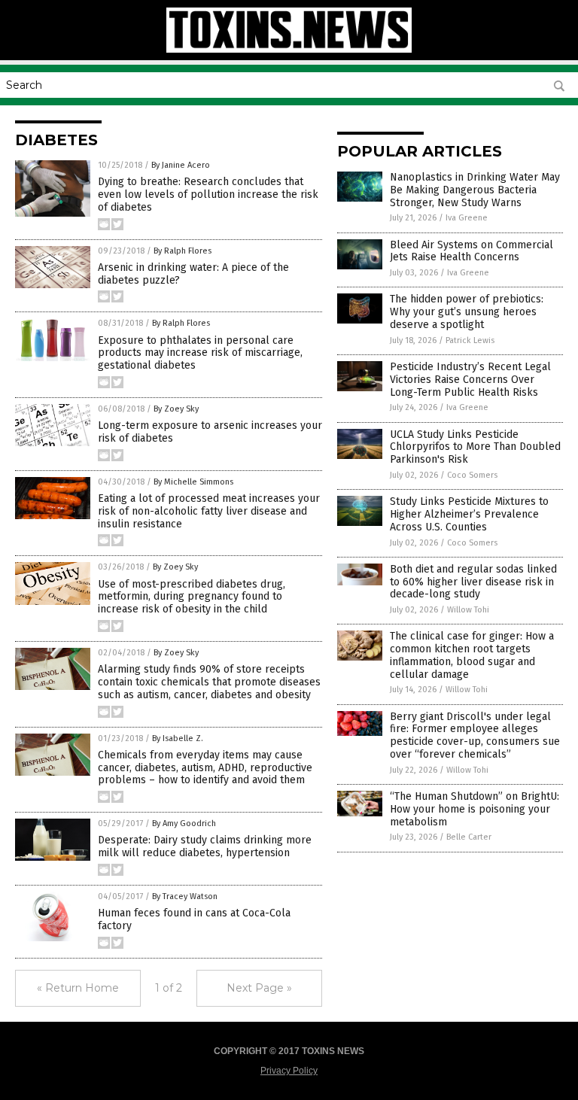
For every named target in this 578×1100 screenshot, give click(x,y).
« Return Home (78, 988)
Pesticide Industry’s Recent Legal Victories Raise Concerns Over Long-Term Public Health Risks (470, 379)
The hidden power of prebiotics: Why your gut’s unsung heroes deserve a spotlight (466, 312)
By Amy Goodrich (184, 823)
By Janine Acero (180, 165)
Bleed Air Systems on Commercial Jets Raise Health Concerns (471, 251)
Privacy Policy (289, 1070)
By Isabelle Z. (177, 738)
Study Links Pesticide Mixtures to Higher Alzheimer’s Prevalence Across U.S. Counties (469, 514)
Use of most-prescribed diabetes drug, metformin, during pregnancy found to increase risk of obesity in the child (191, 597)
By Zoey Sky (176, 409)
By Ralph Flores (182, 251)
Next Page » (259, 988)
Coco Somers (472, 475)
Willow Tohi (468, 610)
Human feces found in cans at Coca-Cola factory (194, 919)
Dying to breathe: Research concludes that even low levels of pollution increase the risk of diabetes (208, 194)
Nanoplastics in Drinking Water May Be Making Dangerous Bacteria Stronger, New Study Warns (475, 190)
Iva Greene (467, 218)
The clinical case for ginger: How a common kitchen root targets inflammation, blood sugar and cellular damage (472, 655)
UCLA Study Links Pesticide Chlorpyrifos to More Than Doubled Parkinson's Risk (475, 447)
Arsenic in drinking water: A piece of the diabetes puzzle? (193, 274)
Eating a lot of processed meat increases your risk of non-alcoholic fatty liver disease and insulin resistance (209, 511)
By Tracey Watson (185, 896)
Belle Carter (468, 837)
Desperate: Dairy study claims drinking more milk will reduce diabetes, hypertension (205, 846)
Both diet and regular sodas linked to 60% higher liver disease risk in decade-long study (473, 582)
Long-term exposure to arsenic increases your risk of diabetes (210, 432)
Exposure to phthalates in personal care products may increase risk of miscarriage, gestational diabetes (200, 353)
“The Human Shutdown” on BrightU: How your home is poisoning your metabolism (474, 809)
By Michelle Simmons (193, 482)
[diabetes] (288, 49)
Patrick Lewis (470, 340)
